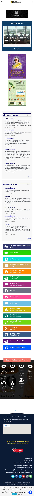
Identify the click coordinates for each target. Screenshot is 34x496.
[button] (3, 14)
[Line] (30, 476)
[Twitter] (20, 476)
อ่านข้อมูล (20, 494)
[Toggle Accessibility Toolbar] (30, 492)
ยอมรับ (14, 494)
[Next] (29, 184)
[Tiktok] (27, 476)
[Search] (32, 2)
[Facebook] (13, 476)
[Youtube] (23, 476)
